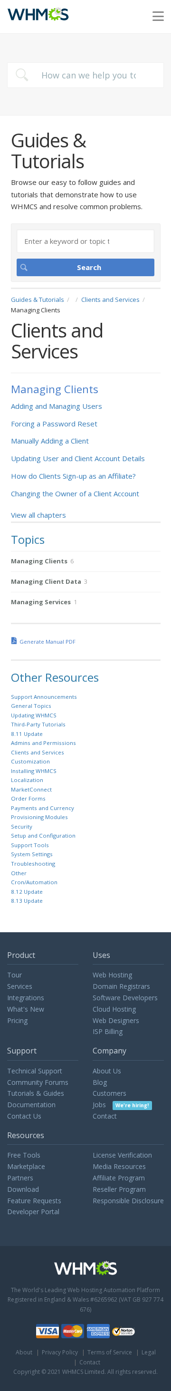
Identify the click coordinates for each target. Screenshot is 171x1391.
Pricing (17, 1020)
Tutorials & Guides (35, 1093)
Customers (109, 1093)
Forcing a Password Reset (54, 423)
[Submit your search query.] (22, 75)
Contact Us (24, 1116)
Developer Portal (33, 1211)
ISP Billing (108, 1031)
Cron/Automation (34, 882)
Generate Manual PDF (47, 641)
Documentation (31, 1104)
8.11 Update (27, 733)
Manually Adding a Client (50, 440)
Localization (27, 779)
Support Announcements (44, 696)
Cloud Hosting (114, 1009)
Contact (105, 1116)
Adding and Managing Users (56, 406)
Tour (14, 974)
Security (21, 826)
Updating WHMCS (34, 715)
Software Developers (125, 997)
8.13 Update (27, 900)
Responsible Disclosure (128, 1200)
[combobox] (85, 75)
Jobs (121, 1104)
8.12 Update (27, 891)
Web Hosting (112, 974)
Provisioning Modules (39, 817)
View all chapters (38, 515)
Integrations (25, 997)
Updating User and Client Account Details (78, 458)
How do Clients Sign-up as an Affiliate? (73, 476)
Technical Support (34, 1070)
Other (19, 873)
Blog (100, 1082)
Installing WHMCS (34, 770)
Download (23, 1189)
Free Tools (23, 1154)
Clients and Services (110, 299)
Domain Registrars (121, 986)
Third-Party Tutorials (38, 724)
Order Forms (28, 798)
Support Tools (30, 845)
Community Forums (37, 1082)
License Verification (122, 1154)
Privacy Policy (60, 1352)
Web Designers (116, 1020)
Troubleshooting (33, 863)
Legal (149, 1352)
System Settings (32, 854)
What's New (25, 1009)
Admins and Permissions (43, 742)
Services (19, 986)
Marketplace (26, 1166)
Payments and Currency (42, 807)
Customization (30, 761)
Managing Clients (54, 389)
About (24, 1352)
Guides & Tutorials (37, 299)
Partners (20, 1177)
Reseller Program (119, 1189)
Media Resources (119, 1166)
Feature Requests (34, 1200)
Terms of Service (109, 1352)
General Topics (31, 705)
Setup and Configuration (43, 835)
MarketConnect (31, 789)
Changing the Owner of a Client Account (75, 493)
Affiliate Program (119, 1177)
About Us (107, 1070)
